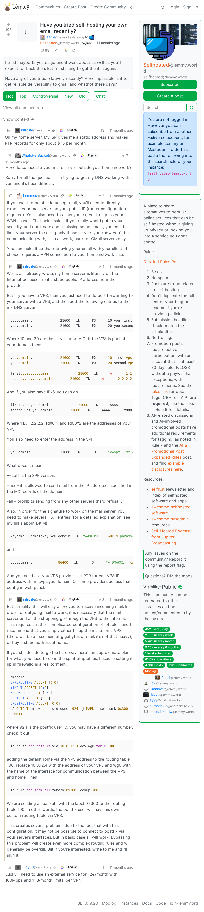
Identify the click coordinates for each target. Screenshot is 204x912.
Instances (129, 903)
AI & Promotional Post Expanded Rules (169, 451)
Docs (147, 903)
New (68, 96)
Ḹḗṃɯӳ (20, 7)
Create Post (75, 6)
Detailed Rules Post (161, 261)
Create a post (170, 95)
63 (47, 50)
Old (82, 96)
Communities (47, 6)
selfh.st (158, 489)
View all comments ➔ (23, 107)
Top (23, 96)
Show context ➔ (18, 119)
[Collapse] (9, 130)
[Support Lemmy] (131, 7)
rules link (159, 391)
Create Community (108, 6)
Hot (9, 96)
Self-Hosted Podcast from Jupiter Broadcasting (171, 536)
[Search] (163, 7)
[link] (56, 50)
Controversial (45, 96)
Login (174, 6)
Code (161, 903)
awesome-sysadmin (170, 518)
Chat (100, 96)
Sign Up (190, 6)
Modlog (150, 671)
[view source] (74, 50)
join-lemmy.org (184, 903)
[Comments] (27, 32)
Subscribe (170, 84)
